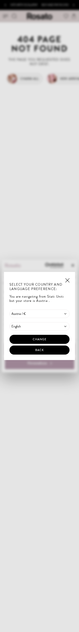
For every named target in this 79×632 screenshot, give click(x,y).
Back (39, 350)
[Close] (67, 279)
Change (40, 339)
